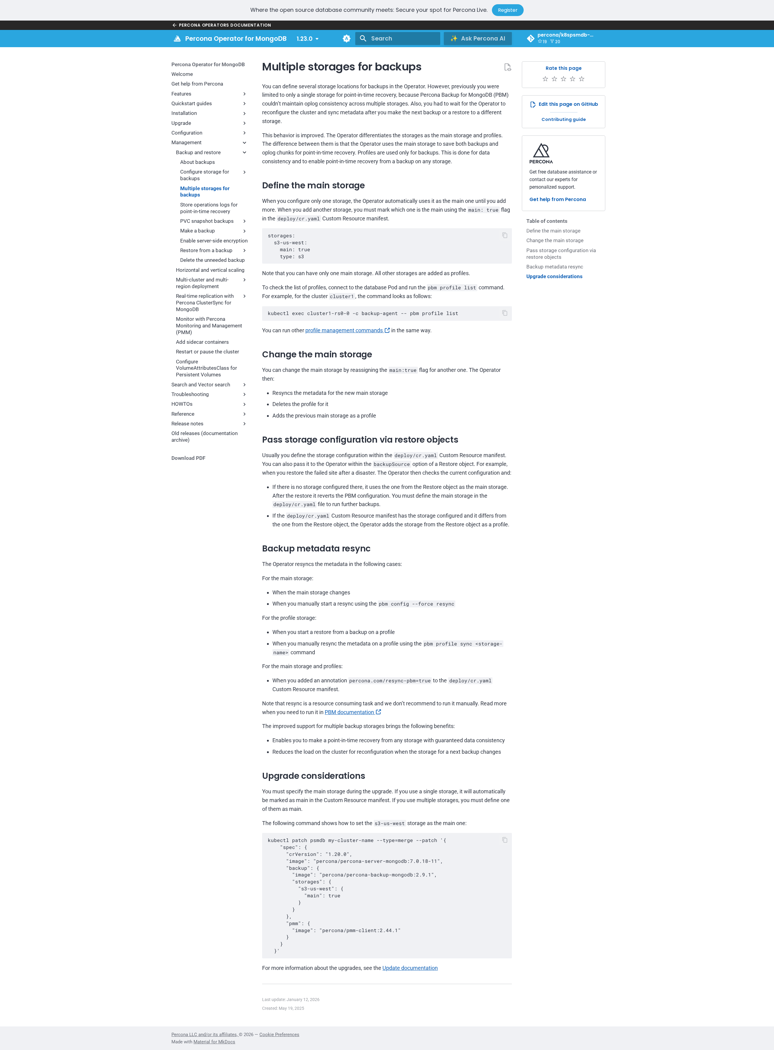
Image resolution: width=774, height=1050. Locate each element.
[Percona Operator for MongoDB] (177, 38)
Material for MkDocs (214, 1042)
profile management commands (344, 330)
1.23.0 (305, 38)
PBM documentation (350, 712)
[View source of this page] (507, 67)
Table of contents (546, 221)
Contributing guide (563, 119)
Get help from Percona (557, 199)
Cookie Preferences (279, 1034)
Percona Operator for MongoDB (208, 64)
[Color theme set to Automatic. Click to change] (346, 38)
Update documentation (410, 968)
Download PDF (188, 458)
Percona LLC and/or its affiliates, (205, 1034)
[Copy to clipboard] (505, 235)
